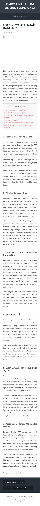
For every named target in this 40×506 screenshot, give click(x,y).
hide (23, 106)
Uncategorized (16, 473)
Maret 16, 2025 (8, 32)
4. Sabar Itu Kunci (11, 120)
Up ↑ (21, 501)
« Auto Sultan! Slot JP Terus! (14, 482)
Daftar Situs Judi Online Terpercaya (20, 6)
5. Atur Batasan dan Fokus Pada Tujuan (18, 123)
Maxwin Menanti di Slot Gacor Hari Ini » (18, 488)
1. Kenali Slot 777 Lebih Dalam (15, 110)
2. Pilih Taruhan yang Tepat (14, 113)
